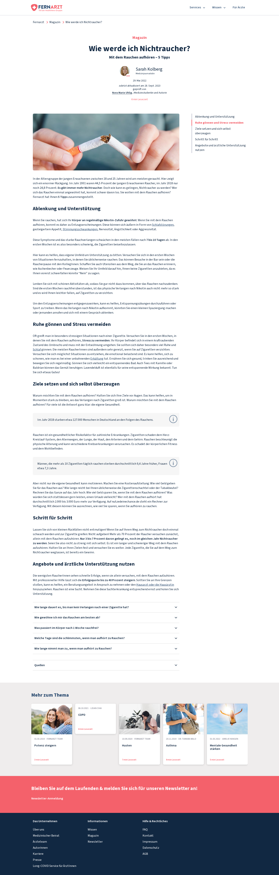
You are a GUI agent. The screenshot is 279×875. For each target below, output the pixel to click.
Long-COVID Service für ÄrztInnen (54, 866)
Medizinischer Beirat (46, 836)
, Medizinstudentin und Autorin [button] (139, 93)
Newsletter (95, 842)
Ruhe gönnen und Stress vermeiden (219, 123)
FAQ (145, 829)
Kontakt (148, 836)
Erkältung (96, 359)
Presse (37, 860)
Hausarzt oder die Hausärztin (155, 585)
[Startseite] (46, 7)
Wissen (92, 829)
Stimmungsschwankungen (80, 229)
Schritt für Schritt (206, 139)
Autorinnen (40, 848)
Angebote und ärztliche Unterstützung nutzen (220, 147)
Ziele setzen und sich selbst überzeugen (213, 131)
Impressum (150, 842)
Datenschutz (151, 848)
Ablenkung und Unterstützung (215, 117)
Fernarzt (38, 22)
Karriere (38, 854)
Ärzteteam (40, 842)
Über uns (38, 829)
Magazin (54, 22)
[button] (122, 71)
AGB (145, 854)
